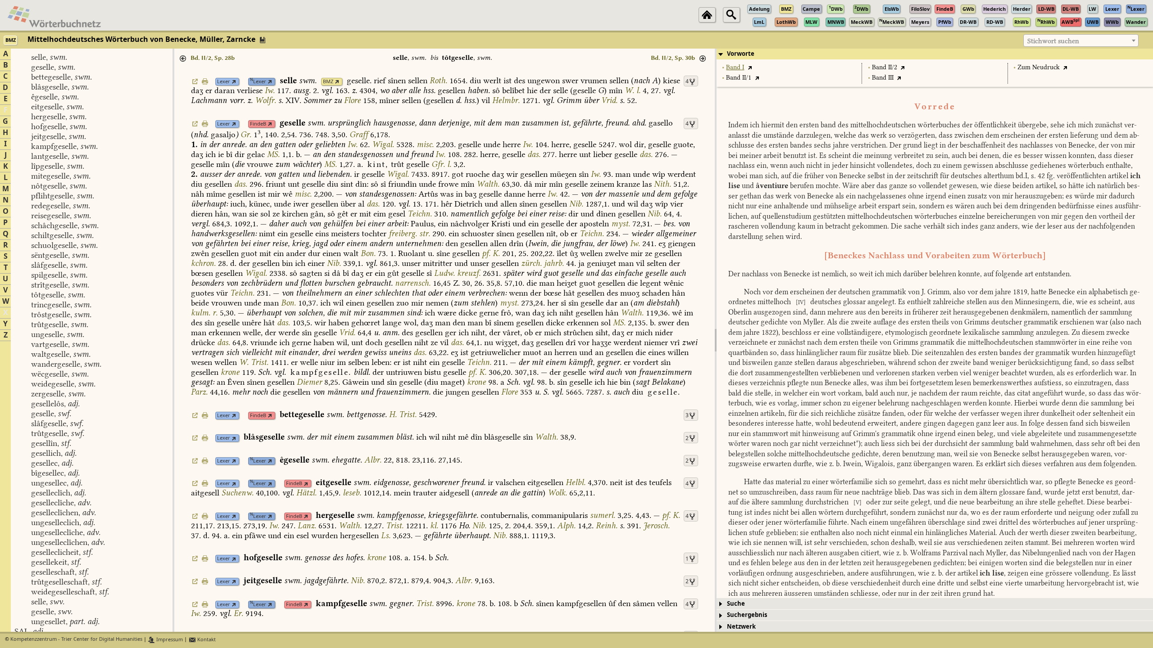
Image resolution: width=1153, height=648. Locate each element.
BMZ (328, 81)
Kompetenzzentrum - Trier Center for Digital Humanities (76, 639)
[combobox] (1081, 40)
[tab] (935, 54)
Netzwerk (741, 626)
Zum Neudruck (1038, 67)
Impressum (169, 639)
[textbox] (1081, 41)
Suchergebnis (747, 615)
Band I (735, 67)
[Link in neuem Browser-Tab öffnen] (234, 81)
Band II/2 (884, 67)
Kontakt (206, 639)
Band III (883, 77)
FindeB (258, 124)
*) (858, 443)
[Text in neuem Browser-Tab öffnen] (750, 67)
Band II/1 (738, 77)
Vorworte (740, 54)
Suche (736, 603)
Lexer (223, 81)
